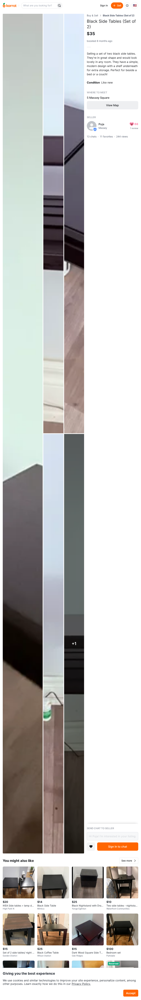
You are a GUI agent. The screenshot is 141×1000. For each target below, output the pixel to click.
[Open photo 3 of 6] (74, 223)
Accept (130, 993)
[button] (128, 861)
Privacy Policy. (81, 984)
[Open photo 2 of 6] (53, 223)
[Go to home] (10, 5)
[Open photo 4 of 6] (53, 643)
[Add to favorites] (91, 846)
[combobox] (39, 5)
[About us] (127, 5)
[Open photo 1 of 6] (23, 433)
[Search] (59, 5)
